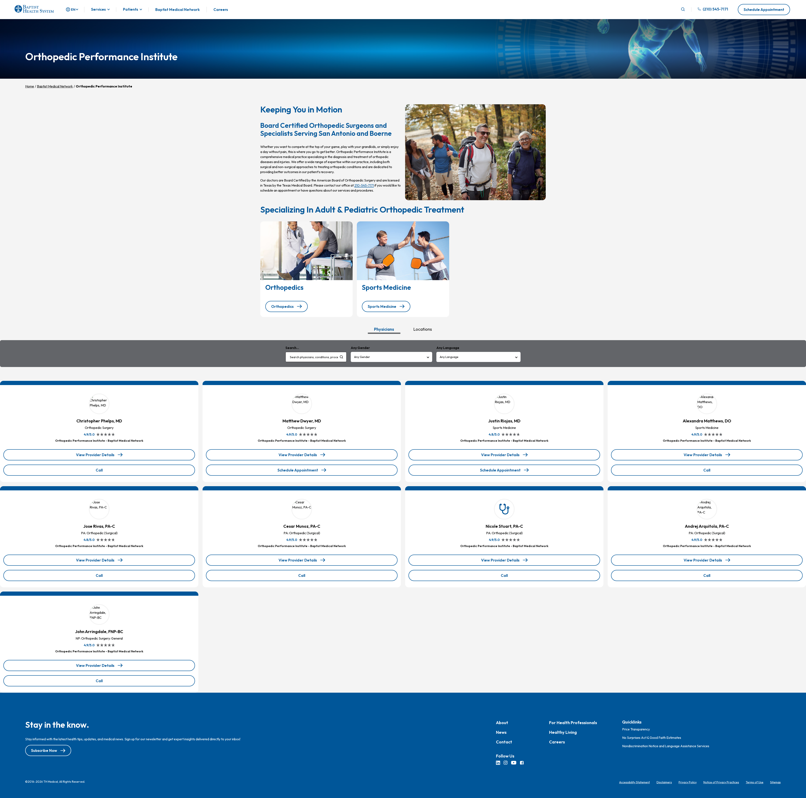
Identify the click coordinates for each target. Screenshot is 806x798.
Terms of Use (754, 782)
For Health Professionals (573, 722)
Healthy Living (563, 732)
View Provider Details (98, 456)
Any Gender (362, 357)
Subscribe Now (44, 750)
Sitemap (775, 782)
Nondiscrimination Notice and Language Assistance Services (665, 746)
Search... (292, 348)
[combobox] (316, 357)
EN (73, 9)
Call (110, 472)
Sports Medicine (382, 306)
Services (98, 9)
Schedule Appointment (764, 9)
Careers (220, 9)
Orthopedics (282, 306)
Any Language (449, 357)
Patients (130, 9)
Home (29, 86)
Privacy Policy (688, 782)
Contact (504, 741)
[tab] (384, 329)
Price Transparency (636, 729)
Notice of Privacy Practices (721, 782)
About (502, 722)
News (501, 732)
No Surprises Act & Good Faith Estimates (651, 737)
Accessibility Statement (634, 782)
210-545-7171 (364, 185)
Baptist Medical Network (177, 9)
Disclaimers (664, 782)
